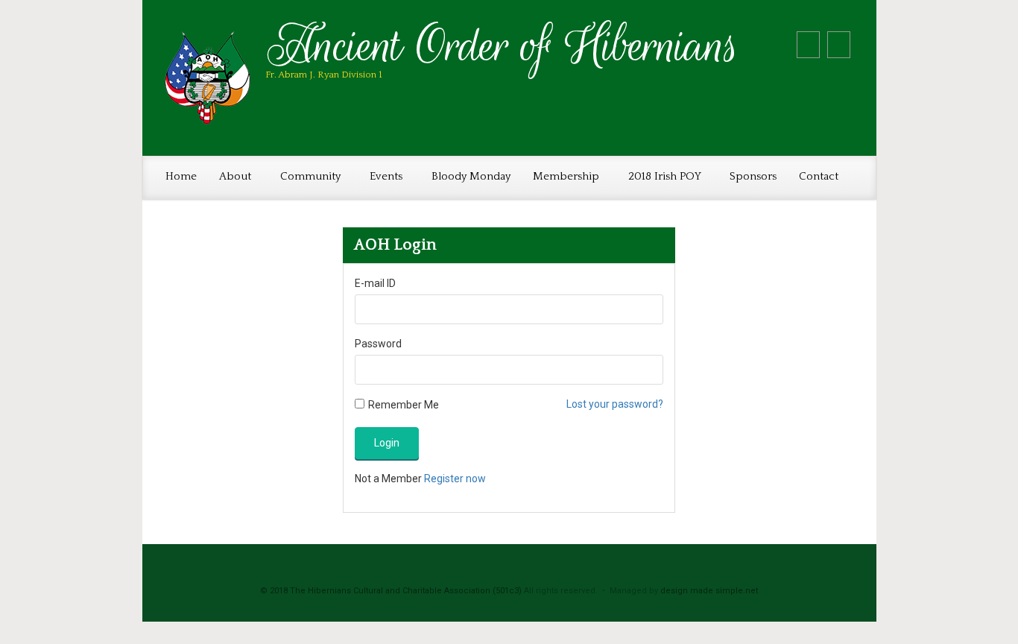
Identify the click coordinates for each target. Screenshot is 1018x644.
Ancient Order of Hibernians (503, 45)
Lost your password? (614, 404)
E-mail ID (375, 283)
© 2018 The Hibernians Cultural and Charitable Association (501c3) (391, 591)
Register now (455, 478)
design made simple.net (709, 591)
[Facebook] (838, 44)
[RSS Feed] (808, 44)
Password (378, 344)
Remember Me (403, 405)
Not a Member (420, 478)
